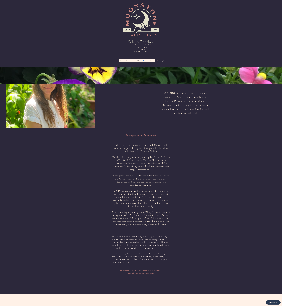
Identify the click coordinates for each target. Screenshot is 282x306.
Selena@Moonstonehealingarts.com (141, 273)
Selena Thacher (140, 42)
